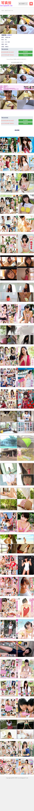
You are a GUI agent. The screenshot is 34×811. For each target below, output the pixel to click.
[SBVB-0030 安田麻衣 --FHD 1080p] (17, 386)
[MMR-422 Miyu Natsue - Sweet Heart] (17, 433)
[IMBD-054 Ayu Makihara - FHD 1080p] (17, 774)
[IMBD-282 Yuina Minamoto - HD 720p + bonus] (17, 756)
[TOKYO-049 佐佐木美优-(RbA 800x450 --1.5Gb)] (17, 696)
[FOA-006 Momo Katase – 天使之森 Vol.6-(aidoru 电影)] (17, 638)
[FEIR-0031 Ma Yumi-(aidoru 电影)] (17, 595)
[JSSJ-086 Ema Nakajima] (17, 301)
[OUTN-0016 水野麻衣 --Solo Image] (17, 574)
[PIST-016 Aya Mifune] (17, 485)
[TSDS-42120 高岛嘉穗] (17, 365)
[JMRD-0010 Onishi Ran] (17, 553)
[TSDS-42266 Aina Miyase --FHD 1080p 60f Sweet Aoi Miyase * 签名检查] (17, 192)
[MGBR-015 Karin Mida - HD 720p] (17, 231)
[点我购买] (9, 35)
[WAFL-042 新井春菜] (17, 322)
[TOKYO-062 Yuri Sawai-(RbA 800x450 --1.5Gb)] (17, 678)
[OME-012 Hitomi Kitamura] (17, 280)
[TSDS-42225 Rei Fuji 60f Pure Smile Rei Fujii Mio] (17, 213)
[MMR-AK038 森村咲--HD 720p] (17, 252)
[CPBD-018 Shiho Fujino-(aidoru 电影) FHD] (17, 152)
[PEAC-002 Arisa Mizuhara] (17, 738)
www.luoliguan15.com (22, 778)
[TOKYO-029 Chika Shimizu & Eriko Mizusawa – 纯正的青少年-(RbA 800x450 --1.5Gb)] (17, 717)
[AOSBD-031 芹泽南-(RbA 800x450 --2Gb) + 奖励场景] (17, 656)
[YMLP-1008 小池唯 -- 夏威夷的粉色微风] (17, 531)
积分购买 (25, 52)
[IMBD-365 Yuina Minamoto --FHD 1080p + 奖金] (17, 170)
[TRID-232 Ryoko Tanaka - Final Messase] (17, 510)
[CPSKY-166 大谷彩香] (17, 408)
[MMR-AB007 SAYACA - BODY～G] (17, 344)
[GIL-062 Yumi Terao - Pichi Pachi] (17, 460)
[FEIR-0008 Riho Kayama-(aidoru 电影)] (17, 617)
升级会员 (25, 55)
